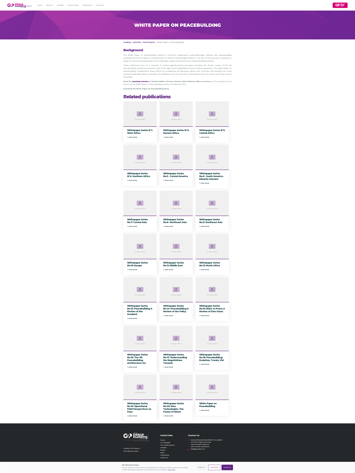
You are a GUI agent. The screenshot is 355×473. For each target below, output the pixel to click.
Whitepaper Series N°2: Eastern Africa (176, 131)
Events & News (73, 5)
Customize (214, 467)
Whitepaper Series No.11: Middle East (173, 264)
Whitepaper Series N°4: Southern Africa (138, 175)
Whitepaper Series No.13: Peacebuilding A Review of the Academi (139, 310)
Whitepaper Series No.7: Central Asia (137, 221)
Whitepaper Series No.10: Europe (137, 264)
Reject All (201, 467)
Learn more (171, 470)
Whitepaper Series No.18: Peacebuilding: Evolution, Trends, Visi (211, 357)
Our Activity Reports (167, 445)
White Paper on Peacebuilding (208, 405)
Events (162, 450)
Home (40, 5)
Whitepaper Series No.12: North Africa (209, 264)
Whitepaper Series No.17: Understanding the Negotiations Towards (175, 358)
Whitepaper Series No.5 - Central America (175, 175)
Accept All (227, 467)
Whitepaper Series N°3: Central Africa (212, 131)
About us (49, 5)
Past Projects (149, 42)
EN (28, 6)
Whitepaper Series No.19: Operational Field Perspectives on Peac (139, 407)
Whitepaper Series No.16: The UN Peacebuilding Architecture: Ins (137, 358)
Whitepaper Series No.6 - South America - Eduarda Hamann (211, 176)
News (162, 452)
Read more (133, 137)
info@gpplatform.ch (198, 449)
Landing (127, 42)
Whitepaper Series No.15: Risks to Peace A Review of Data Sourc (212, 309)
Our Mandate (165, 442)
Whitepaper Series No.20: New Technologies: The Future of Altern (173, 407)
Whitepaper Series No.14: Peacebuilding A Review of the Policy (176, 309)
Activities (60, 5)
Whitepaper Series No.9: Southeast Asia (210, 221)
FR (30, 6)
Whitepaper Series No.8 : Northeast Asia (175, 221)
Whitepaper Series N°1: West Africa (140, 131)
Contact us (100, 5)
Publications (87, 5)
